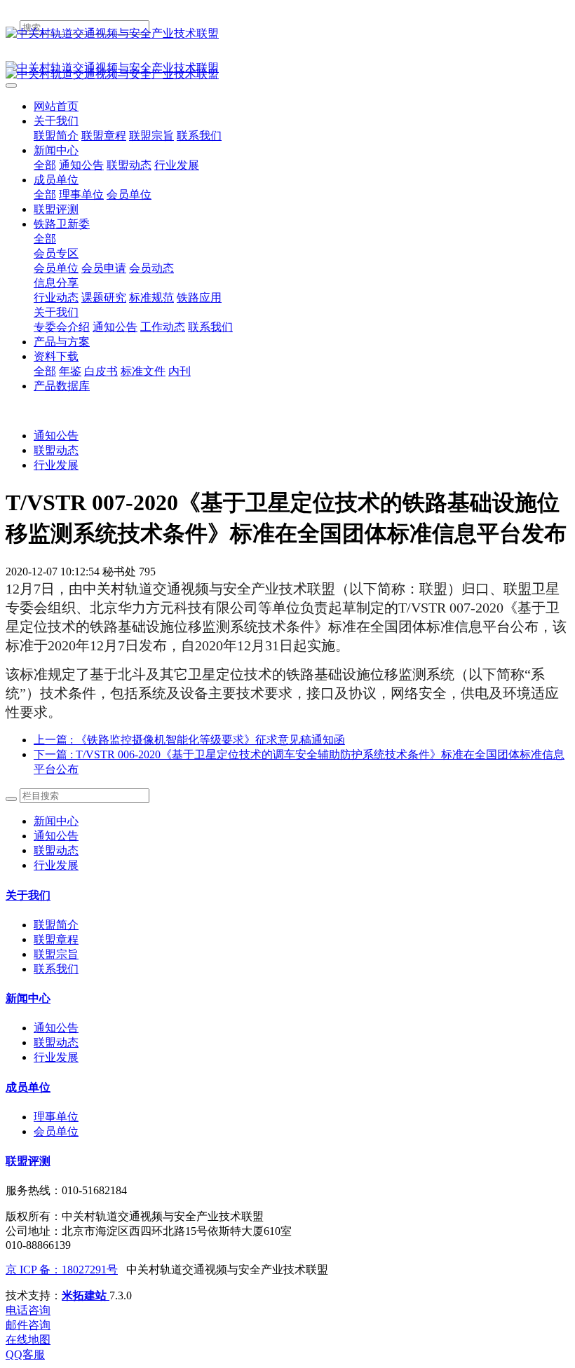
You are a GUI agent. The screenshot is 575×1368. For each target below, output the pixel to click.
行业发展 (56, 465)
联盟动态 (56, 450)
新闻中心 (56, 821)
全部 (45, 165)
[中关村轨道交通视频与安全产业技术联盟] (287, 34)
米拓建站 (85, 1295)
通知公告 (56, 436)
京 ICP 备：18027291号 (62, 1269)
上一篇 (189, 740)
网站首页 (56, 106)
